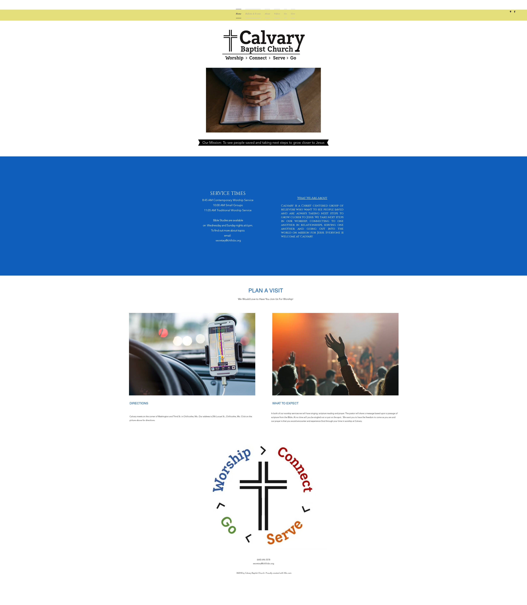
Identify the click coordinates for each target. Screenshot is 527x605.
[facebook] (514, 11)
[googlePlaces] (510, 11)
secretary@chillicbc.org (228, 240)
